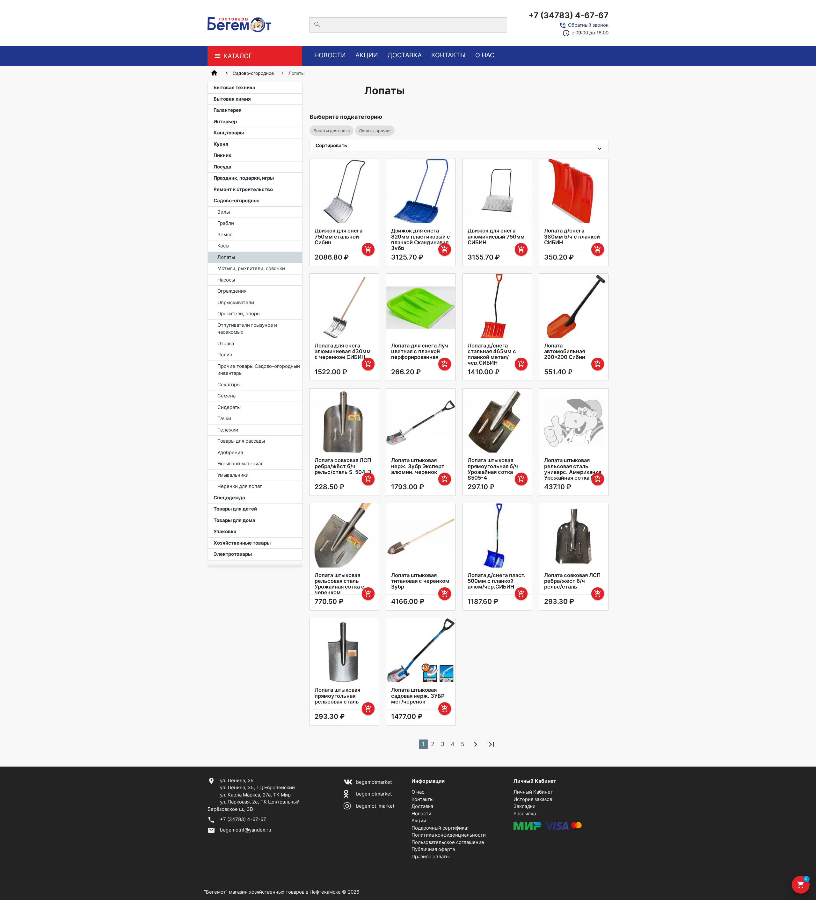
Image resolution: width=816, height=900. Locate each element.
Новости (330, 55)
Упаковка (225, 531)
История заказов (533, 799)
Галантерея (228, 110)
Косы (223, 246)
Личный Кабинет (533, 792)
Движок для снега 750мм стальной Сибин (338, 236)
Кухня (221, 144)
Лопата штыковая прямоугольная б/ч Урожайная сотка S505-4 (493, 469)
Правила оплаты (430, 857)
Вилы (223, 212)
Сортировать (331, 145)
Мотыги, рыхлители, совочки (251, 268)
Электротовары (233, 554)
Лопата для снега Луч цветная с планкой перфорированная (419, 351)
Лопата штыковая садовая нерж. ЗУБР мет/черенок (418, 695)
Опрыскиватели (235, 302)
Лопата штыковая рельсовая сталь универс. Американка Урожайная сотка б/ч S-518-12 (572, 472)
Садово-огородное (253, 73)
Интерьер (225, 121)
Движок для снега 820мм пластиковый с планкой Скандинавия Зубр (420, 239)
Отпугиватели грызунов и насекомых (247, 328)
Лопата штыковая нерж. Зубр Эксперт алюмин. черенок (417, 466)
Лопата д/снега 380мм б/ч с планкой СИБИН (572, 236)
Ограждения (231, 291)
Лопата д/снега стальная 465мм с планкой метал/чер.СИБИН (492, 354)
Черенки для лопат (239, 486)
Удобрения (230, 452)
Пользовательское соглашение (448, 842)
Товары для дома (234, 520)
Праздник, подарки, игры (244, 178)
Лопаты (226, 257)
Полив (224, 355)
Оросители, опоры (238, 314)
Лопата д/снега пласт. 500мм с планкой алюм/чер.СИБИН (497, 581)
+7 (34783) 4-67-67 (568, 15)
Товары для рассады (241, 441)
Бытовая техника (234, 87)
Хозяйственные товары (242, 543)
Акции (366, 55)
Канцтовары (229, 133)
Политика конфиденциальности (449, 835)
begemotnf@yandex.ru (245, 830)
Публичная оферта (433, 849)
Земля (224, 235)
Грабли (225, 223)
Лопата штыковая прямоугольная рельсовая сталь (337, 695)
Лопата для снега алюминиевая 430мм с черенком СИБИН (343, 351)
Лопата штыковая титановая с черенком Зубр (420, 581)
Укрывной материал (240, 464)
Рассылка (525, 814)
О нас (484, 55)
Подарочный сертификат (440, 828)
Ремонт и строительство (243, 189)
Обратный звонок (588, 25)
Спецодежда (229, 498)
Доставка (405, 55)
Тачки (224, 418)
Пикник (222, 155)
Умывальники (233, 475)
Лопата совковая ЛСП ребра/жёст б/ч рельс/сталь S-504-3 (343, 466)
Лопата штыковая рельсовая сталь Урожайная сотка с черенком (339, 584)
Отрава (225, 343)
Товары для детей (235, 509)
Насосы (226, 280)
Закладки (525, 806)
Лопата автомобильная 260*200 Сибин (564, 351)
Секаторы (228, 385)
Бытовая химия (232, 99)
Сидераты (229, 407)
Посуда (222, 167)
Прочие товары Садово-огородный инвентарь (258, 369)
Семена (226, 396)
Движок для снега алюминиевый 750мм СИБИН (496, 236)
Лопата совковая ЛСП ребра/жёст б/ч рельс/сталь (572, 581)
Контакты (448, 55)
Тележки (227, 430)
